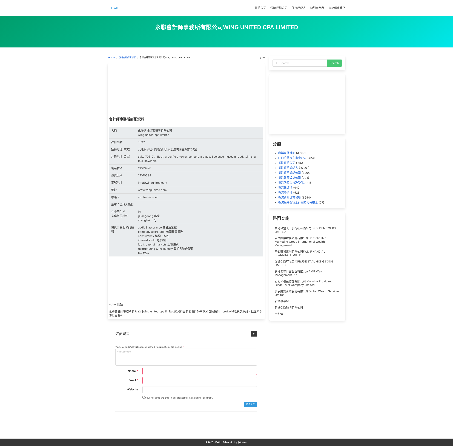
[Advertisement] (186, 91)
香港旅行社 (285, 192)
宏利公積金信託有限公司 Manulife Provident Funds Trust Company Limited (303, 283)
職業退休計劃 (286, 153)
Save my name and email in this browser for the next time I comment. (179, 397)
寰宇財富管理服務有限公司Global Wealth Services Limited (307, 293)
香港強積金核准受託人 (292, 182)
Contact (243, 442)
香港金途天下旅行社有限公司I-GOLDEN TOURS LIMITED (305, 229)
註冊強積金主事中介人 (292, 158)
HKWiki (111, 57)
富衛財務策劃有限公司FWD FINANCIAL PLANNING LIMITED (300, 253)
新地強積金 (282, 301)
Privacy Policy (230, 442)
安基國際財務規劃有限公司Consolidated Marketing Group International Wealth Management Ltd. (300, 241)
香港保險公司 (286, 163)
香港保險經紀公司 (289, 172)
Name (133, 371)
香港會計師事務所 (127, 57)
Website (132, 389)
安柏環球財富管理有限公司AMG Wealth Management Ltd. (300, 273)
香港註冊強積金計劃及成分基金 (298, 202)
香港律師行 (285, 187)
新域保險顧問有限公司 (289, 307)
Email (133, 380)
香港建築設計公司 (289, 177)
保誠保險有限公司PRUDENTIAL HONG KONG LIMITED (304, 263)
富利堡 (279, 314)
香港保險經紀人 (288, 168)
